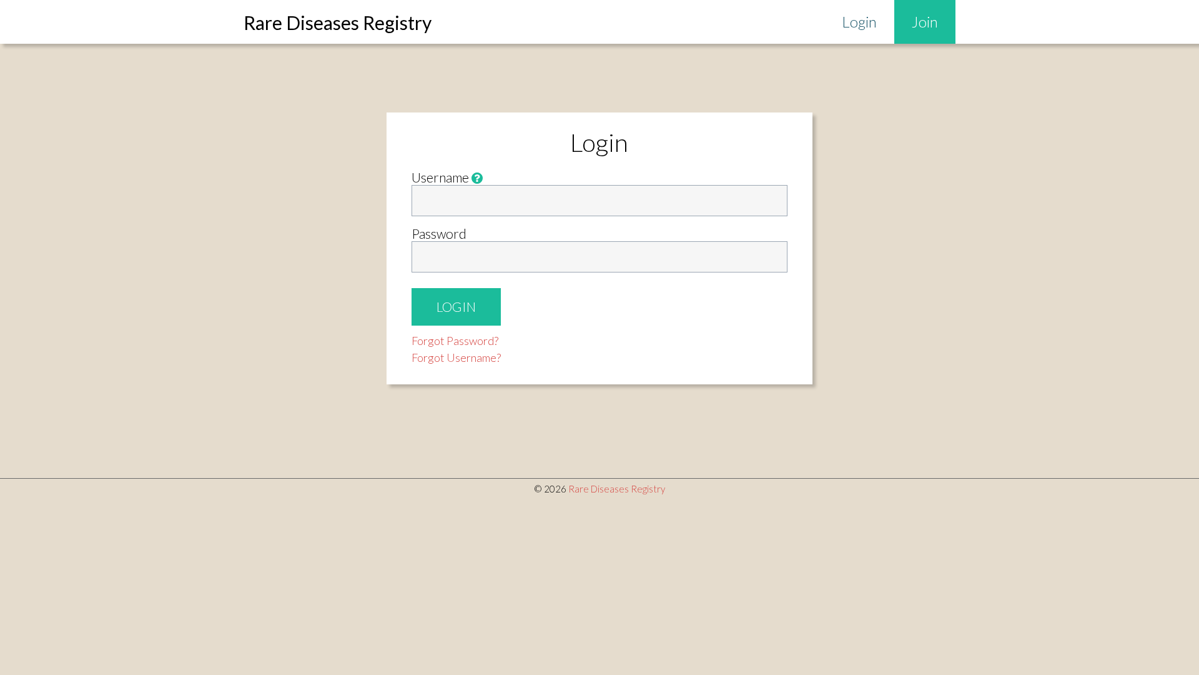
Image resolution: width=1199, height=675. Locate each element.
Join (925, 21)
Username (441, 177)
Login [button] (456, 306)
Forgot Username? (456, 357)
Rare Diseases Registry (616, 488)
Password (439, 233)
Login (859, 21)
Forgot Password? (455, 341)
